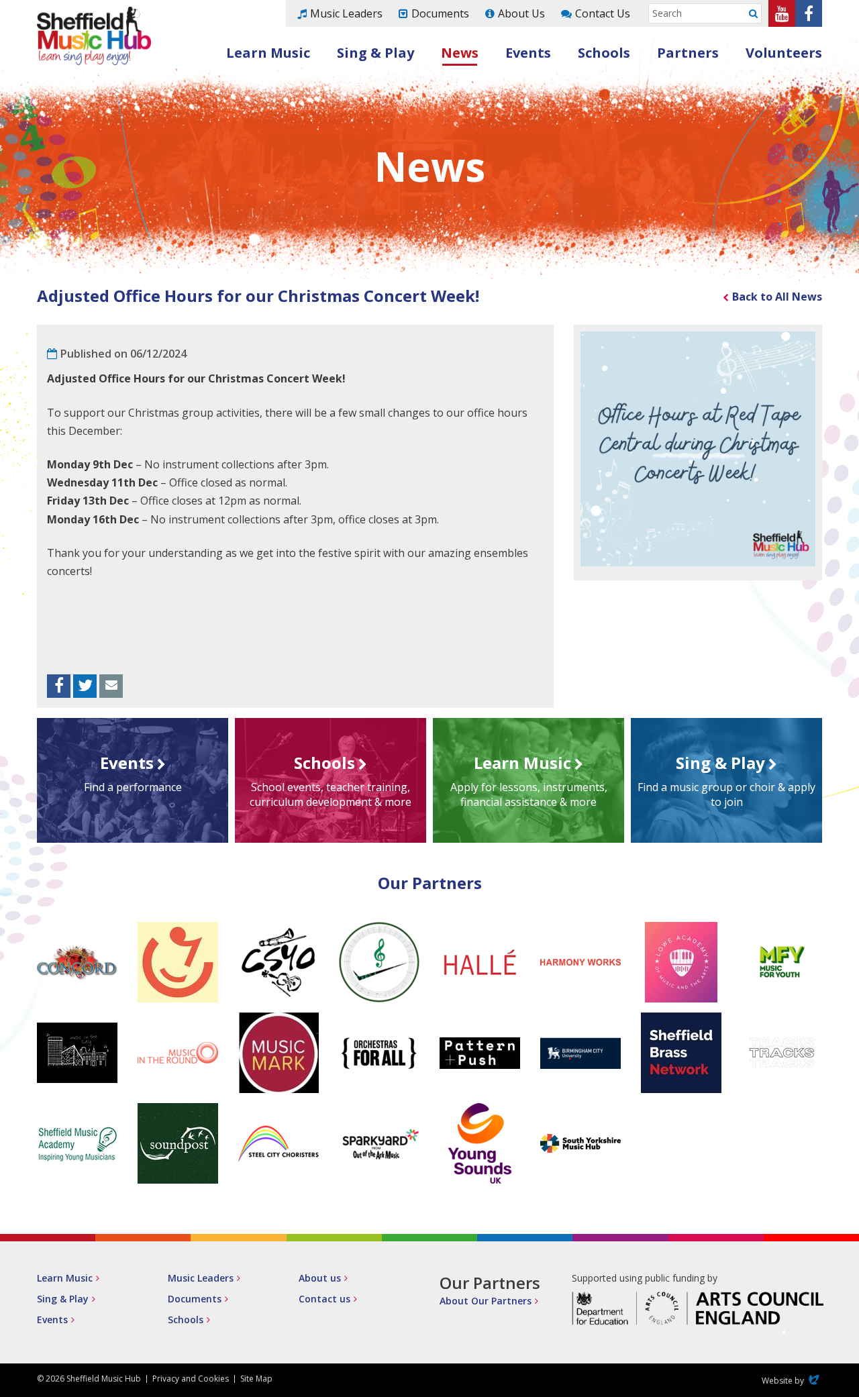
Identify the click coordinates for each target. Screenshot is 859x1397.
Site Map (256, 1378)
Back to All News (777, 296)
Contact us (324, 1298)
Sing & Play (375, 53)
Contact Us (602, 13)
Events (528, 53)
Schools (604, 53)
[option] (697, 448)
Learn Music (268, 53)
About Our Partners (486, 1300)
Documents (440, 13)
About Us (521, 13)
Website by (792, 1380)
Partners (688, 53)
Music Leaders (346, 13)
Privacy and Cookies (190, 1378)
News (459, 53)
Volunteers (784, 53)
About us (320, 1278)
